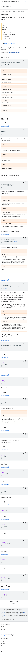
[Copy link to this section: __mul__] (8, 464)
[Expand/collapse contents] (9, 24)
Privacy (3, 643)
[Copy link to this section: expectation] (11, 123)
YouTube (3, 629)
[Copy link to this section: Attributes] (7, 86)
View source (4, 126)
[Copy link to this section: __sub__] (7, 568)
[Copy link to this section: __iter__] (8, 427)
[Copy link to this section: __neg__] (7, 502)
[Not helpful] (12, 14)
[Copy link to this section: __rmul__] (8, 534)
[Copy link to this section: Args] (5, 71)
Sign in (24, 1)
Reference (21, 11)
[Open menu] (2, 2)
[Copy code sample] (25, 60)
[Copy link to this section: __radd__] (8, 516)
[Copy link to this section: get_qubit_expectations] (20, 176)
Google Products (5, 641)
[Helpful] (10, 14)
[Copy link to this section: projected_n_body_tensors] (21, 231)
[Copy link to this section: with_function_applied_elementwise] (11, 337)
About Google (4, 638)
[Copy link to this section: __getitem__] (11, 392)
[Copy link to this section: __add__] (8, 354)
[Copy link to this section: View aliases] (11, 57)
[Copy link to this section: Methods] (10, 119)
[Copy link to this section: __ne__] (7, 481)
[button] (14, 57)
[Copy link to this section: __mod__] (8, 446)
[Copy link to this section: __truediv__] (11, 586)
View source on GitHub (10, 43)
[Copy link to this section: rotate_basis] (12, 277)
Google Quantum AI (5, 11)
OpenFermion (6, 6)
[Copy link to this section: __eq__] (7, 372)
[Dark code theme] (23, 60)
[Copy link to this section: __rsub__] (8, 551)
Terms (2, 645)
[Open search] (21, 2)
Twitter (3, 626)
